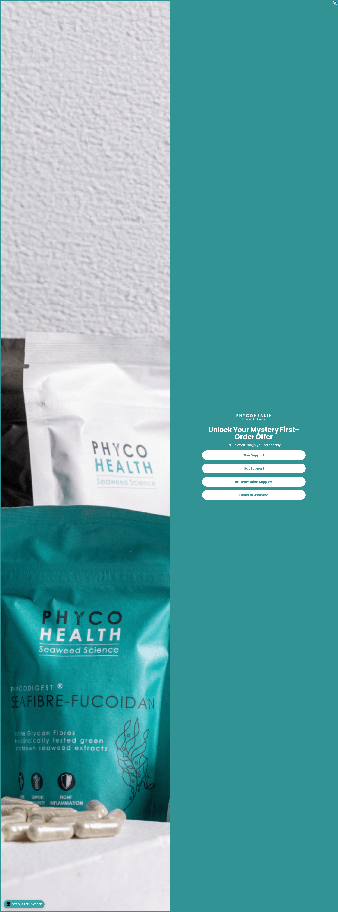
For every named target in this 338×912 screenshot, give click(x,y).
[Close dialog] (335, 3)
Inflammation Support (254, 481)
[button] (24, 904)
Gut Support (254, 468)
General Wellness (253, 495)
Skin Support (253, 455)
